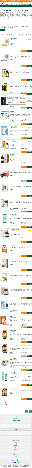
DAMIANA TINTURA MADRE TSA (14, 301)
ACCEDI (21, 2)
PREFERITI (17, 2)
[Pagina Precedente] (2, 36)
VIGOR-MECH (12, 154)
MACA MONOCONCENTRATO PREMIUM (15, 229)
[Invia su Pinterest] (6, 404)
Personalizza (9, 102)
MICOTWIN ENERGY (13, 214)
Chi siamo (16, 416)
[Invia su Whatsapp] (7, 404)
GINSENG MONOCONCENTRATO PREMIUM (16, 199)
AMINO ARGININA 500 (13, 330)
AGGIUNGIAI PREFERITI (30, 51)
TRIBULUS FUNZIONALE (13, 126)
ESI (12, 105)
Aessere (13, 380)
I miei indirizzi (16, 445)
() (30, 2)
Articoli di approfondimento (23, 23)
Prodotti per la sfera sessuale (18, 26)
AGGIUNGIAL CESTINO (25, 51)
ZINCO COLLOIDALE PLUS (13, 372)
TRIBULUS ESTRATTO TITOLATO (14, 140)
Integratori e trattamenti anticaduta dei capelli (9, 27)
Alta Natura (13, 46)
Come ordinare (16, 436)
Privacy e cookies (16, 422)
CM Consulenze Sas (7, 465)
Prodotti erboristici (5, 7)
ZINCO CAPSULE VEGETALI (14, 358)
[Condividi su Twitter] (4, 404)
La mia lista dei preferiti (16, 451)
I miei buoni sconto (16, 449)
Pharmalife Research (14, 119)
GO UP (11, 316)
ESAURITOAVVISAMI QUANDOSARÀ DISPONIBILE (25, 108)
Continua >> (11, 44)
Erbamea (13, 366)
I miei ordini (16, 447)
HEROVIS (11, 69)
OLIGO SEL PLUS (12, 387)
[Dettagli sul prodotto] (4, 46)
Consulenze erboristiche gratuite (16, 454)
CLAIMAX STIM (12, 111)
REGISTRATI (26, 2)
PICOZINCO (11, 344)
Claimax (13, 120)
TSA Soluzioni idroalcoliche (14, 310)
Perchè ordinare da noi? (16, 418)
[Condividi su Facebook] (3, 404)
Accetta (22, 102)
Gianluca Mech (13, 162)
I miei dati (16, 443)
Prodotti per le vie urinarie (25, 26)
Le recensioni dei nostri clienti (16, 420)
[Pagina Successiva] (8, 36)
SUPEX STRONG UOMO (13, 38)
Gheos (12, 134)
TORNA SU (30, 412)
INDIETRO (27, 412)
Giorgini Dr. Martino (14, 148)
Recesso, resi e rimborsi (16, 440)
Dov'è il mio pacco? (16, 438)
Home (1, 7)
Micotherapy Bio (13, 223)
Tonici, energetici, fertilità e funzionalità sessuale (7, 31)
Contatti (16, 456)
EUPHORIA (11, 83)
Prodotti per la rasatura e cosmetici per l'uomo (9, 26)
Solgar (12, 338)
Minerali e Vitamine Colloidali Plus (15, 381)
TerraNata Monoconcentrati (15, 208)
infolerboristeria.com (17, 465)
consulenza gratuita (28, 22)
